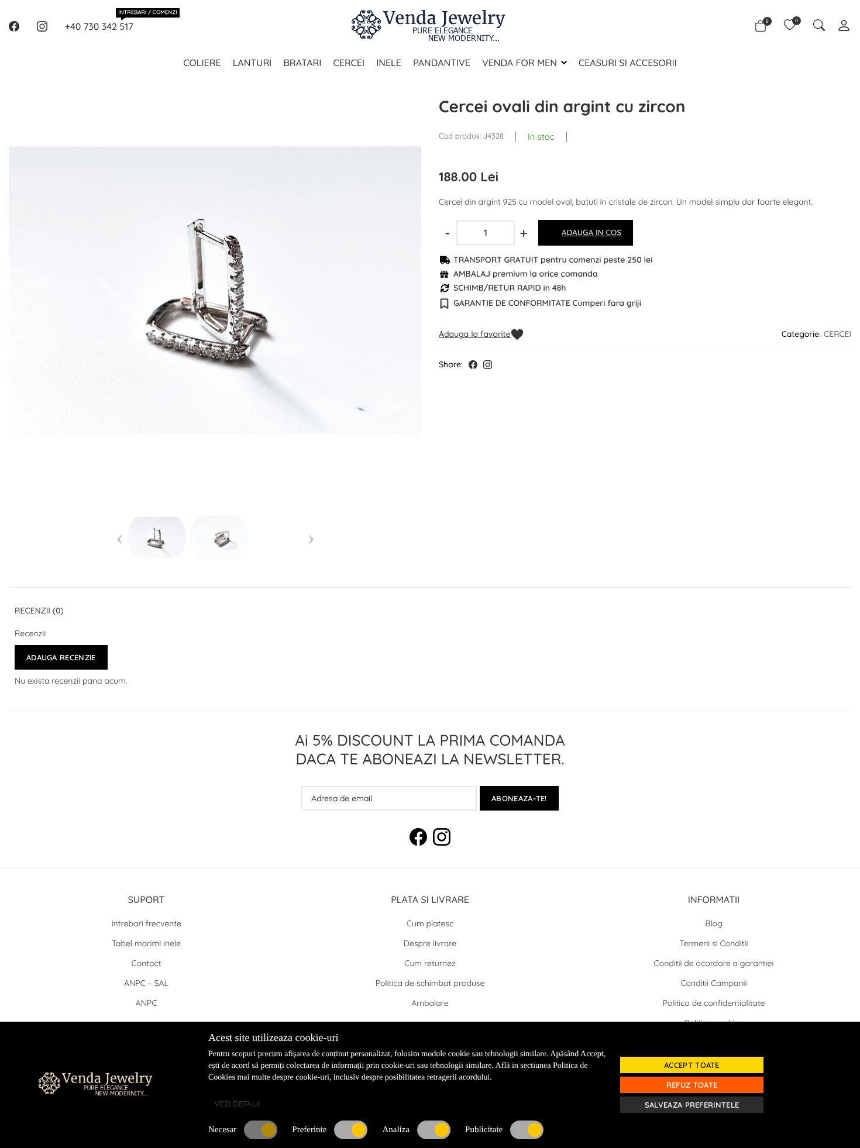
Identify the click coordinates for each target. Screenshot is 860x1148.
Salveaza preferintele (692, 1104)
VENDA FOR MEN (519, 62)
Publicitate (484, 1130)
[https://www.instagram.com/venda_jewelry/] (42, 26)
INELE (388, 62)
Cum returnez (430, 963)
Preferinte (309, 1130)
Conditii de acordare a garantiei (714, 963)
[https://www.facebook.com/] (14, 26)
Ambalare (430, 1003)
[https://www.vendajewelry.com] (430, 26)
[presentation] (119, 537)
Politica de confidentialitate (714, 1003)
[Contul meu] (844, 26)
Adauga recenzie (61, 657)
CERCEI (348, 62)
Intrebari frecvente (146, 923)
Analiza (396, 1130)
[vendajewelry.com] (155, 1083)
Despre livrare (430, 943)
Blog (713, 923)
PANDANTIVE (441, 62)
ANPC (146, 1003)
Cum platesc (430, 923)
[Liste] (790, 26)
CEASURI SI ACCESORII (628, 62)
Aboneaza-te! (519, 798)
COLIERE (202, 62)
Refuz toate (691, 1085)
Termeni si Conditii (714, 943)
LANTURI (252, 62)
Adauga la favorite (475, 334)
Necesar (222, 1130)
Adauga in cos (591, 232)
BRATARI (302, 62)
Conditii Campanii (713, 983)
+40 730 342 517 (99, 25)
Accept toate (692, 1065)
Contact (146, 963)
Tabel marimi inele (146, 943)
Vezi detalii (237, 1103)
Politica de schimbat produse (430, 983)
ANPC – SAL (146, 983)
